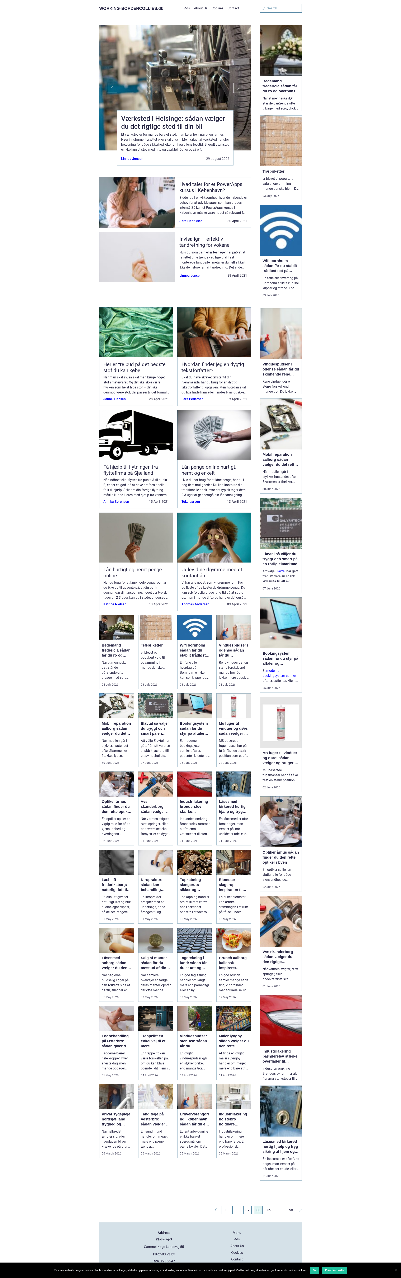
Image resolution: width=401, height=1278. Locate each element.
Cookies (217, 8)
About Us (200, 8)
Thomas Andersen (195, 604)
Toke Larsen (190, 502)
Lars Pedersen (192, 399)
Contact (233, 8)
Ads (187, 8)
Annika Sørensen (116, 502)
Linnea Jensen (132, 159)
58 (291, 1210)
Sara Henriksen (191, 221)
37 (247, 1210)
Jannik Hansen (114, 399)
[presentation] (108, 88)
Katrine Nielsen (114, 604)
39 (269, 1210)
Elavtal (280, 571)
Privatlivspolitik (334, 1270)
